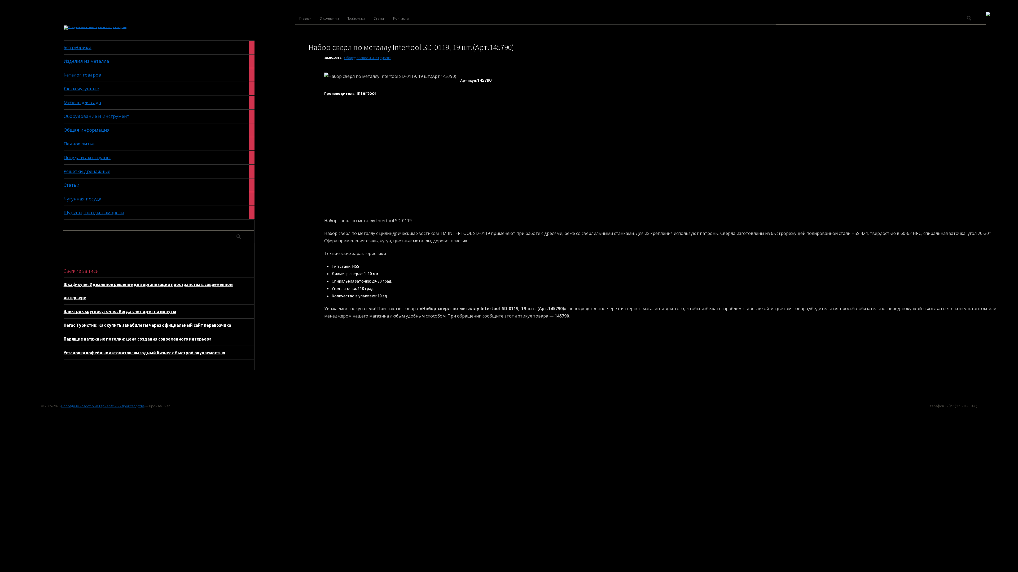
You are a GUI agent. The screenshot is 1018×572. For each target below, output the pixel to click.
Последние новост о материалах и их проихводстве (102, 406)
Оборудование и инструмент (367, 57)
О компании (329, 18)
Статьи (379, 18)
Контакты (401, 18)
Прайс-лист (356, 18)
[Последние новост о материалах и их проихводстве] (95, 27)
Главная (305, 18)
